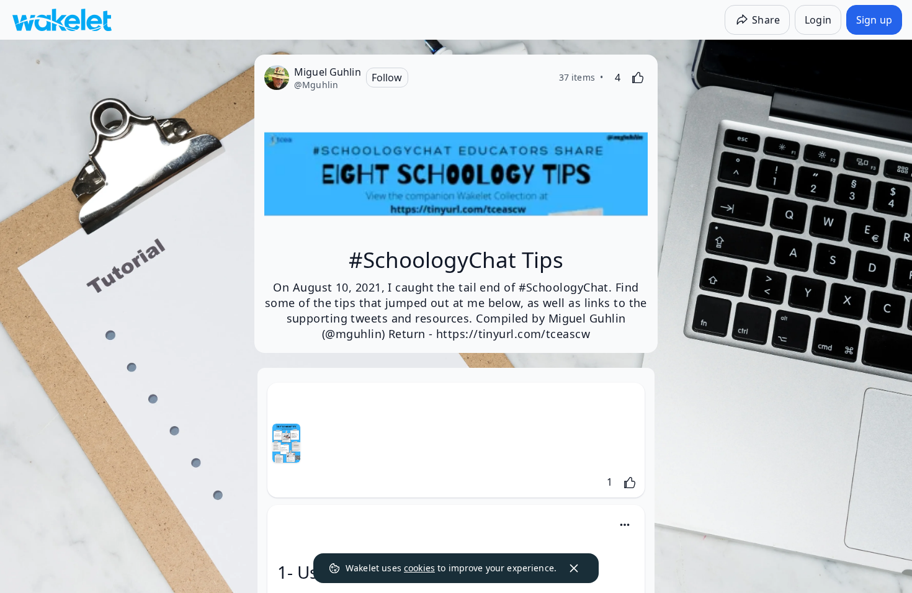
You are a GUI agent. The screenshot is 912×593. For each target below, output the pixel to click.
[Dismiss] (574, 568)
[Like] (638, 77)
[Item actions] (625, 525)
